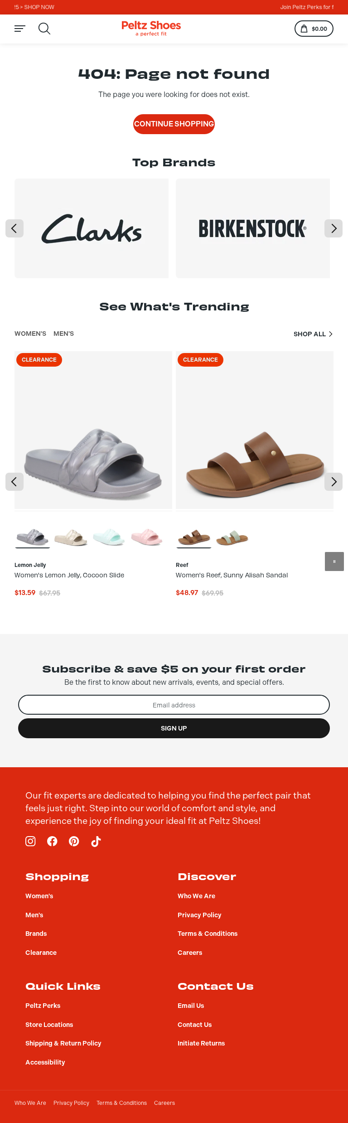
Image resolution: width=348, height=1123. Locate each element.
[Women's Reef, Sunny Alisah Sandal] (194, 529)
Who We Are (30, 1103)
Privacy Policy (71, 1103)
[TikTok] (96, 841)
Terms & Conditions (122, 1103)
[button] (14, 228)
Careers (164, 1103)
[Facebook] (52, 841)
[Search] (44, 28)
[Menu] (25, 29)
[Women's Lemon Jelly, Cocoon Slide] (32, 529)
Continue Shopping (174, 124)
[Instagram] (30, 841)
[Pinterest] (74, 841)
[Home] (151, 29)
